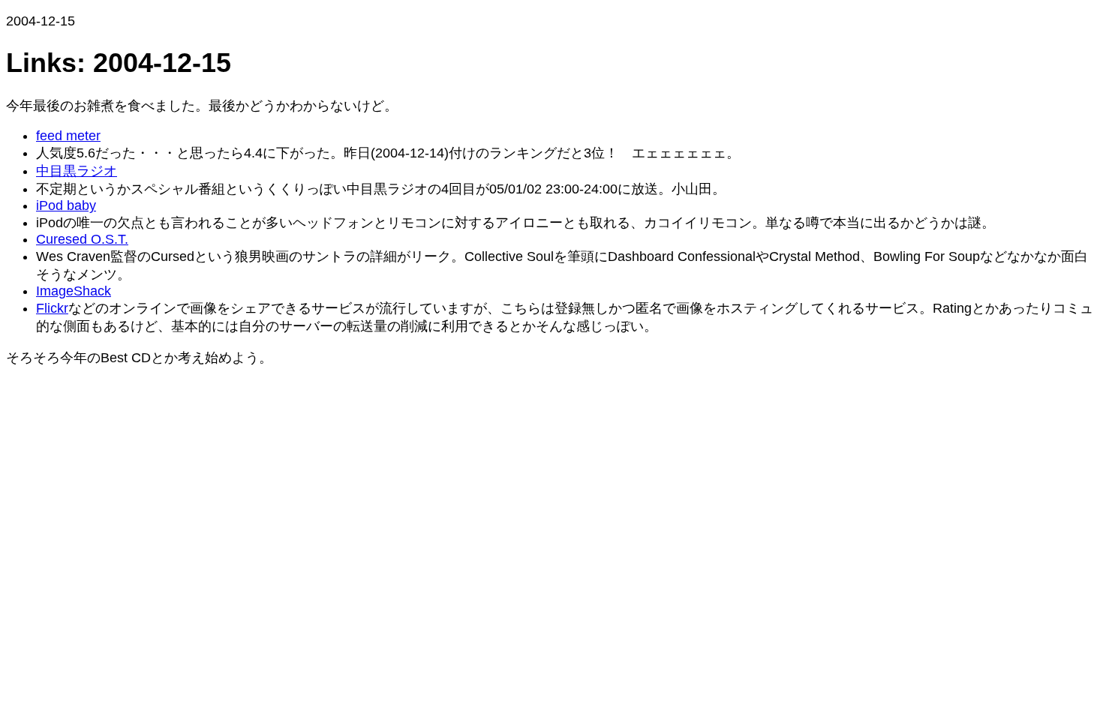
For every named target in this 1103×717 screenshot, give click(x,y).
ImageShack (73, 291)
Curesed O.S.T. (82, 239)
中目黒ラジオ (76, 171)
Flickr (52, 308)
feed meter (68, 135)
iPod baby (66, 205)
